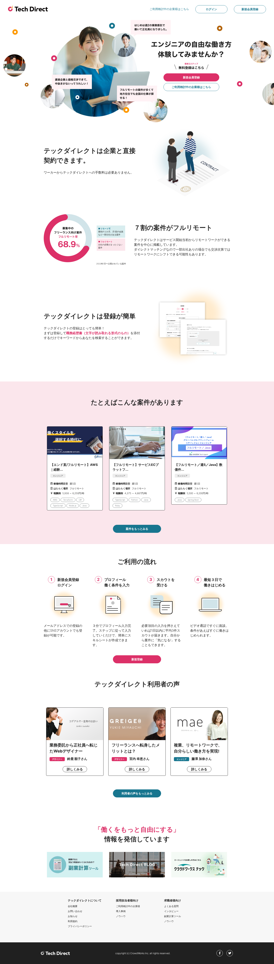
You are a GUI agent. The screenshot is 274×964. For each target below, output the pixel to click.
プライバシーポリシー (80, 926)
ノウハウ (121, 916)
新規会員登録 (250, 9)
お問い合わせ (75, 911)
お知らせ (72, 916)
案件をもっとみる (137, 528)
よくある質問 (171, 906)
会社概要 (72, 906)
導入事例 (121, 911)
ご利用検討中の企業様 (128, 906)
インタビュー (171, 911)
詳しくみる (75, 769)
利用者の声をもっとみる (137, 793)
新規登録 (137, 659)
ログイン (211, 9)
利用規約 (72, 921)
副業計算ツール (172, 916)
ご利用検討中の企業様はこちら (169, 9)
